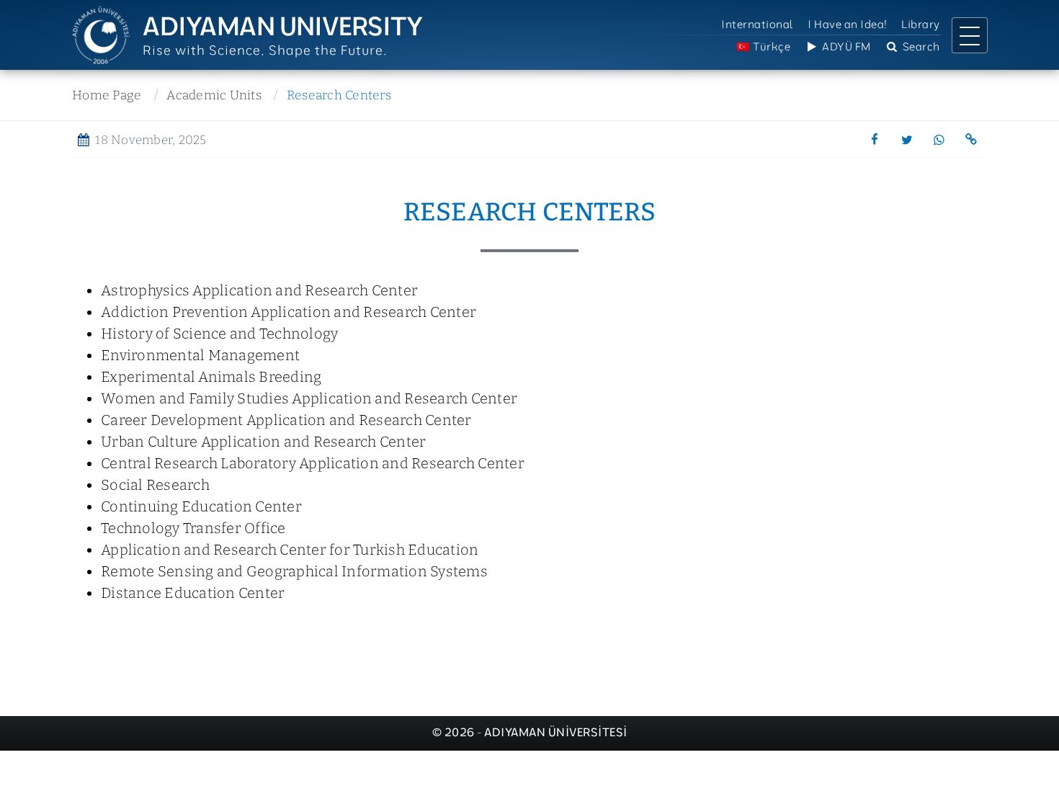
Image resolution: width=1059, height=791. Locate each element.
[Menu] (969, 35)
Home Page (106, 95)
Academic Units (214, 95)
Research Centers (339, 95)
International (757, 24)
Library (920, 24)
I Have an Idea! (848, 24)
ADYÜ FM (845, 46)
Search (920, 46)
